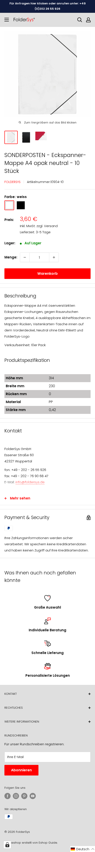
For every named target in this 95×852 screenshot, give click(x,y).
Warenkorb (47, 273)
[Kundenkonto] (88, 19)
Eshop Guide (48, 843)
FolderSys (12, 182)
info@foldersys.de (30, 482)
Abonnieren (21, 770)
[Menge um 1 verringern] (24, 257)
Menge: (10, 257)
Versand (51, 226)
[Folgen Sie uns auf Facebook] (7, 796)
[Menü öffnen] (6, 19)
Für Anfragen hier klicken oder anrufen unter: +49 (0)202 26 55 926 (48, 6)
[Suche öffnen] (79, 19)
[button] (82, 849)
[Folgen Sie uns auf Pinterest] (24, 796)
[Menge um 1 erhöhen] (54, 257)
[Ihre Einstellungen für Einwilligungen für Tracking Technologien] (7, 844)
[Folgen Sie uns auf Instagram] (16, 796)
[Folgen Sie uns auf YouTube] (33, 796)
